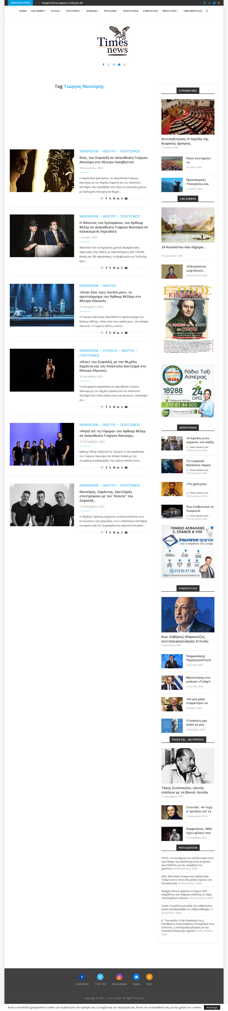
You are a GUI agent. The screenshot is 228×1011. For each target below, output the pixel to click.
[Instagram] (209, 3)
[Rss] (219, 3)
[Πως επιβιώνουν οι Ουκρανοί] (172, 512)
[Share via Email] (126, 198)
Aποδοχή (212, 1007)
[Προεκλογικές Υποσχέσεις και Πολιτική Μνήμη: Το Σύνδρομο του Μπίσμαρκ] (172, 185)
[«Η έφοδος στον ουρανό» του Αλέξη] (172, 443)
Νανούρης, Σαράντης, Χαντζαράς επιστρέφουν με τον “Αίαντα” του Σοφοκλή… (106, 496)
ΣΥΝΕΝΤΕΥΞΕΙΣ (150, 10)
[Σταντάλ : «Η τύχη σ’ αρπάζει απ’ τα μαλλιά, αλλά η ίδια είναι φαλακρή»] (172, 812)
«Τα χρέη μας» (196, 484)
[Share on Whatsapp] (122, 198)
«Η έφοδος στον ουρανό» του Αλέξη (200, 440)
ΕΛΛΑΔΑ (55, 10)
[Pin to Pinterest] (114, 198)
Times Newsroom (199, 447)
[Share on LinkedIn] (118, 198)
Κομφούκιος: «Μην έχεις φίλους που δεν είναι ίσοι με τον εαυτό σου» (199, 835)
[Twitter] (204, 3)
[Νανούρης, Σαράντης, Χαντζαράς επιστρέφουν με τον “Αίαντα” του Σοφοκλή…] (42, 505)
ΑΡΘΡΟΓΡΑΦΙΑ (130, 10)
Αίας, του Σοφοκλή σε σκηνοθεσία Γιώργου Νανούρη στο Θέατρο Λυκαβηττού (113, 159)
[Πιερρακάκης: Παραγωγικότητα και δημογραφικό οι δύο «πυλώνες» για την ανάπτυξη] (172, 661)
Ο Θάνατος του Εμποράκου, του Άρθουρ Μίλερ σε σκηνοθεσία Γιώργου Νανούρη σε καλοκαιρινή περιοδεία (113, 227)
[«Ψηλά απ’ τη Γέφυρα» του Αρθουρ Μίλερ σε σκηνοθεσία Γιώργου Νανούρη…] (42, 444)
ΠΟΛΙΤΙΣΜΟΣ (73, 10)
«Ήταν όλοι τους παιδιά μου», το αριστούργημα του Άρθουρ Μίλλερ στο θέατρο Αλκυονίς (110, 296)
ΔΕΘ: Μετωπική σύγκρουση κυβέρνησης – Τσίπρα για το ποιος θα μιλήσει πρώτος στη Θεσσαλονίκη (186, 880)
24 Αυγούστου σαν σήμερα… (183, 247)
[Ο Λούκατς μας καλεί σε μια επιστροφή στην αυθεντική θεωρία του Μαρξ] (172, 726)
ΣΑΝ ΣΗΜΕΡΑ (37, 10)
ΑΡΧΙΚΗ (23, 10)
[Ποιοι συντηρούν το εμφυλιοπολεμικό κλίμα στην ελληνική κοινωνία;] (172, 163)
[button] (35, 3)
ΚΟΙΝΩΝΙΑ (92, 10)
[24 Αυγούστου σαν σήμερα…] (187, 225)
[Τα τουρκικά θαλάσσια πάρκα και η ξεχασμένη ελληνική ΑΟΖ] (172, 466)
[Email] (214, 3)
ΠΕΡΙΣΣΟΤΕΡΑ (169, 10)
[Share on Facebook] (106, 198)
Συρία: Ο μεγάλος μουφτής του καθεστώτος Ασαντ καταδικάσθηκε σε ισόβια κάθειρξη (186, 907)
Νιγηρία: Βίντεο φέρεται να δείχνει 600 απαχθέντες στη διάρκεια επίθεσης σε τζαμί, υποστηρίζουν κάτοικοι (186, 894)
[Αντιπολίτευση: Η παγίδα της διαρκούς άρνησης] (187, 117)
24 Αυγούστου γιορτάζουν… (196, 268)
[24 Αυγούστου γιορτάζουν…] (172, 271)
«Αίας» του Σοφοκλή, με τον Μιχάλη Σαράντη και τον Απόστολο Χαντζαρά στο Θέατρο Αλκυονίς (112, 366)
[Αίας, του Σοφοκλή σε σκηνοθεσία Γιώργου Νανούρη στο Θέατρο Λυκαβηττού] (42, 170)
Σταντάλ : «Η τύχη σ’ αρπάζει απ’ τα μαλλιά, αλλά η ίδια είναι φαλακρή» (200, 813)
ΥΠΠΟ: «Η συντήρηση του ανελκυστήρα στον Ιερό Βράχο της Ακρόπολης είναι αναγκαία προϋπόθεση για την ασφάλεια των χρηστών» (187, 863)
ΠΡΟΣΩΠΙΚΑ (110, 10)
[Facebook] (200, 3)
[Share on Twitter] (110, 198)
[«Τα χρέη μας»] (172, 489)
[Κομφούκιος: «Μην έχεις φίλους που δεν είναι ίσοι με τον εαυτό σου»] (172, 834)
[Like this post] (102, 198)
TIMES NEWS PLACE (192, 10)
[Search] (207, 11)
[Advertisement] (79, 119)
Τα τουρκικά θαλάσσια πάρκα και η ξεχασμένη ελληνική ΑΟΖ (198, 467)
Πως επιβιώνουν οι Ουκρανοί (200, 509)
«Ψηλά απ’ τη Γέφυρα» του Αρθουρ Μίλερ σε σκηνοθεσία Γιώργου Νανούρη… (112, 433)
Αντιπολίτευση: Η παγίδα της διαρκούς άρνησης (185, 141)
